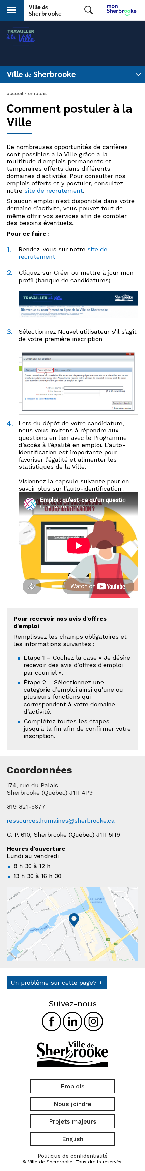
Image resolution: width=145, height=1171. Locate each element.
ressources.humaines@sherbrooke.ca (61, 820)
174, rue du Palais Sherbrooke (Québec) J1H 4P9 (50, 789)
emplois (37, 93)
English (72, 1138)
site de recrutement (53, 190)
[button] (11, 9)
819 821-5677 (26, 806)
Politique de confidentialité (73, 1155)
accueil (15, 93)
